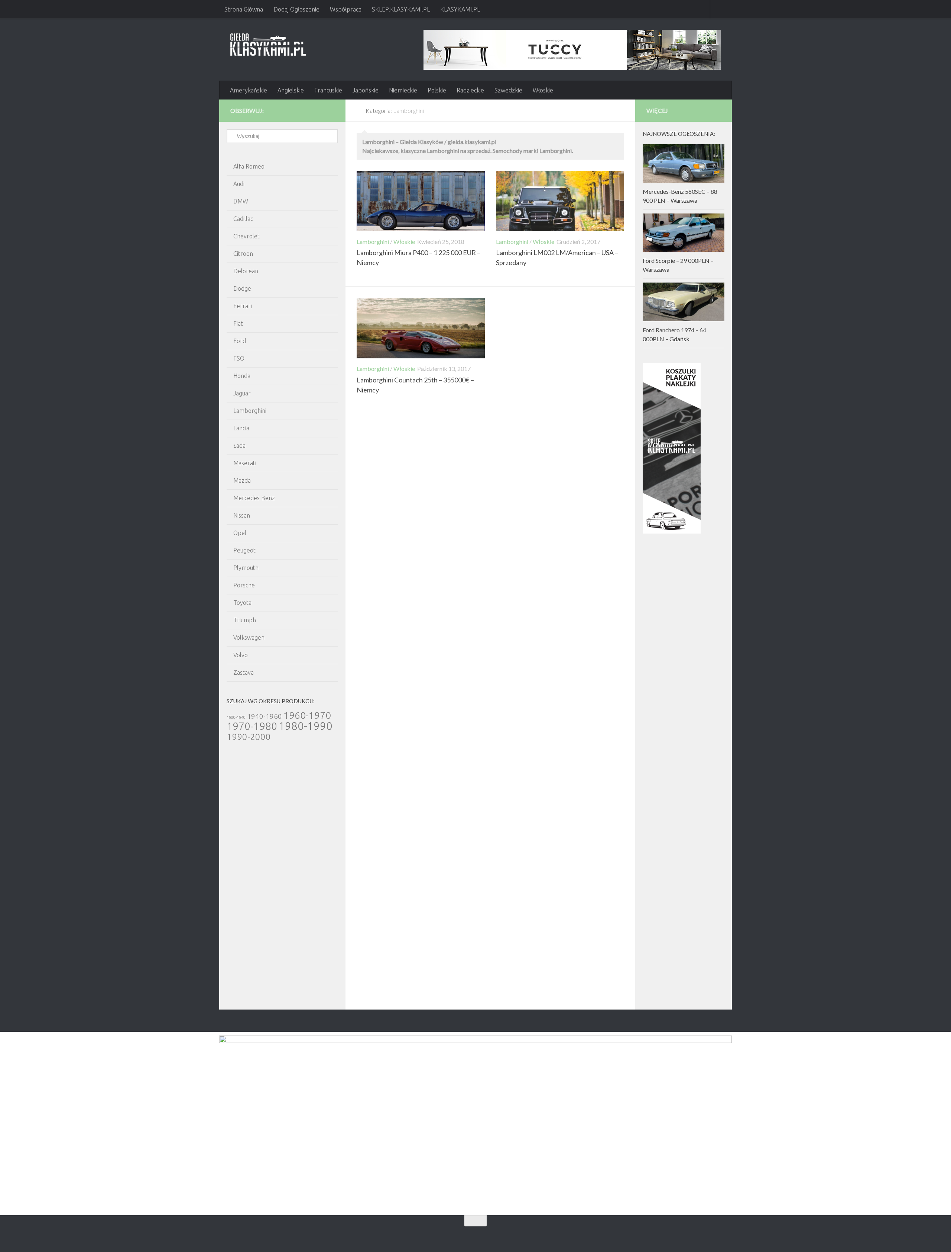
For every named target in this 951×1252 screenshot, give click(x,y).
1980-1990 (305, 726)
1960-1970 (307, 715)
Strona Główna (243, 9)
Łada (239, 445)
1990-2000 (249, 736)
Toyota (242, 602)
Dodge (242, 288)
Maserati (244, 463)
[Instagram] (329, 110)
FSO (238, 358)
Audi (238, 183)
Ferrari (242, 306)
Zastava (243, 672)
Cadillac (243, 218)
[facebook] (318, 110)
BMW (240, 201)
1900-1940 (236, 717)
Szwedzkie (508, 90)
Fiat (238, 323)
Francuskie (328, 90)
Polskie (437, 90)
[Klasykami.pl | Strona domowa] (268, 44)
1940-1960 (264, 716)
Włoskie (543, 90)
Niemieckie (403, 90)
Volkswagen (248, 637)
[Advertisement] (282, 883)
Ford (239, 341)
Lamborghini (373, 241)
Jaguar (242, 393)
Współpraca (345, 9)
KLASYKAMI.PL (460, 9)
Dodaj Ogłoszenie (296, 9)
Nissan (241, 515)
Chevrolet (246, 236)
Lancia (241, 428)
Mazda (242, 480)
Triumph (244, 620)
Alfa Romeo (248, 166)
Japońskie (366, 90)
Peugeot (244, 550)
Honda (241, 375)
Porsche (244, 585)
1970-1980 (252, 726)
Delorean (245, 271)
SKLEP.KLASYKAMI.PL (401, 9)
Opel (239, 532)
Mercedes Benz (254, 498)
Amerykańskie (248, 90)
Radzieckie (470, 90)
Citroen (243, 253)
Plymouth (246, 567)
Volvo (240, 655)
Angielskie (290, 90)
